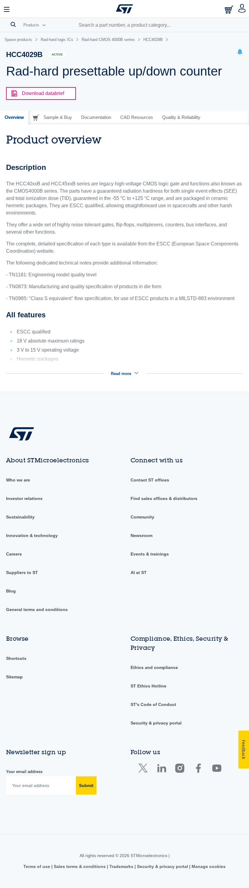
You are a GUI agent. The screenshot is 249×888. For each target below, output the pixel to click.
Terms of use (37, 866)
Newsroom (141, 535)
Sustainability (20, 517)
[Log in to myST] (242, 9)
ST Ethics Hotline (148, 686)
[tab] (14, 117)
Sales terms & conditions (80, 866)
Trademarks (121, 866)
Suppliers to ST (22, 572)
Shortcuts (16, 658)
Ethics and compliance (154, 667)
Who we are (18, 480)
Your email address (24, 771)
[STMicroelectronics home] (124, 8)
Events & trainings (150, 554)
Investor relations (24, 498)
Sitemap (14, 676)
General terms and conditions (37, 609)
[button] (7, 9)
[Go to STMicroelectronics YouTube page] (216, 769)
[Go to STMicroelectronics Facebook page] (198, 769)
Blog (11, 591)
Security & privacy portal (156, 723)
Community (142, 517)
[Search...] (13, 24)
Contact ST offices (150, 480)
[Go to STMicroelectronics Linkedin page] (161, 769)
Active (57, 54)
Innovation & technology (32, 535)
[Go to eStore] (229, 9)
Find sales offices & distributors (164, 498)
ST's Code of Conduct (153, 704)
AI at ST (139, 572)
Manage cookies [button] (208, 866)
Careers (14, 554)
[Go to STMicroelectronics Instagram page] (179, 769)
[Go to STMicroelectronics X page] (144, 769)
